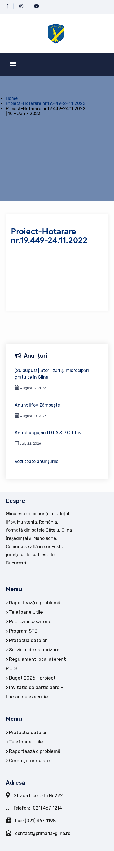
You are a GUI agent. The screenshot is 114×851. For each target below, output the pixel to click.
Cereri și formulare (29, 760)
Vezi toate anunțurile (36, 461)
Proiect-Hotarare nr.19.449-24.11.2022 (46, 103)
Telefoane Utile (26, 612)
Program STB (23, 631)
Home (12, 98)
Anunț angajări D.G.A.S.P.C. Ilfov (48, 432)
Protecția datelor (28, 640)
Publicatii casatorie (30, 621)
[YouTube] (36, 6)
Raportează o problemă (34, 602)
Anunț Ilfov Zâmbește (37, 405)
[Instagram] (21, 6)
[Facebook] (7, 6)
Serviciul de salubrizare (34, 649)
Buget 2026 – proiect (32, 678)
